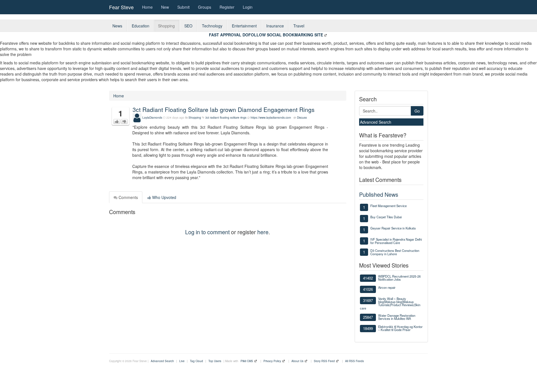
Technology (212, 26)
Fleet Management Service (388, 205)
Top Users (214, 361)
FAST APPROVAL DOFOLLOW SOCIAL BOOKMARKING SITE (266, 34)
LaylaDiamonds (152, 117)
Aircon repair (386, 287)
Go (417, 111)
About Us (297, 361)
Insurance (275, 26)
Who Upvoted (163, 197)
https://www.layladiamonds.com (271, 117)
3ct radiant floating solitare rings (225, 117)
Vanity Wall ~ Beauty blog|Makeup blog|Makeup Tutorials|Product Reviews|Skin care (390, 303)
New (165, 7)
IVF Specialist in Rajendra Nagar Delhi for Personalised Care (396, 241)
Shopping (166, 26)
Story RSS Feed (324, 361)
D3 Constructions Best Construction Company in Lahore (394, 252)
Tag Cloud (196, 361)
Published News (378, 194)
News (117, 26)
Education (140, 26)
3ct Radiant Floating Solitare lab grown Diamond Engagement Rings (224, 109)
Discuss (302, 117)
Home (147, 7)
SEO (188, 26)
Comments (127, 197)
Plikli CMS (247, 361)
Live (182, 361)
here (262, 232)
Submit (183, 7)
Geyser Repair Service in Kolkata (393, 228)
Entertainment (244, 26)
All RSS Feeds (354, 361)
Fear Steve (121, 7)
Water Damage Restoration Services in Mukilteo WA (396, 317)
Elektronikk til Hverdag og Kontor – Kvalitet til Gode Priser (400, 328)
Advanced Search (375, 122)
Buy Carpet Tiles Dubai (386, 217)
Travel (298, 26)
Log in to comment (207, 232)
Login (248, 7)
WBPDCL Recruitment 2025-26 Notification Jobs (399, 278)
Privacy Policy (272, 361)
